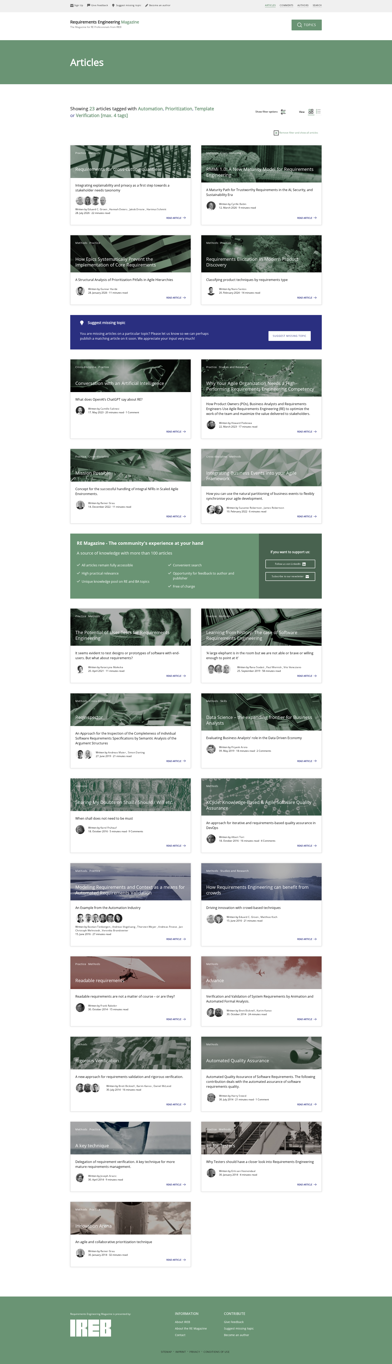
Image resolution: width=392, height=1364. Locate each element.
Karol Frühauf (108, 827)
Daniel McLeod (162, 1086)
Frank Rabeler (108, 1005)
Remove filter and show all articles (298, 132)
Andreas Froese (168, 926)
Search (317, 5)
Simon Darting (136, 752)
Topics (309, 25)
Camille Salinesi (109, 408)
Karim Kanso (264, 1010)
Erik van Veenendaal (243, 1171)
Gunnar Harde (109, 289)
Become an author (236, 1335)
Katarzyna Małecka (111, 667)
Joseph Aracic (108, 1176)
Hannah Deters (118, 209)
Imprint (180, 1352)
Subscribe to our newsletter (288, 576)
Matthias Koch (269, 917)
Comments (286, 5)
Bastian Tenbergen (99, 926)
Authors (303, 5)
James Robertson (274, 508)
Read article (174, 217)
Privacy (194, 1352)
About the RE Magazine (191, 1328)
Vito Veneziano (292, 667)
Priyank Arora (239, 747)
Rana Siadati (257, 667)
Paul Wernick (274, 667)
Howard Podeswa (241, 423)
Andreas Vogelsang (124, 926)
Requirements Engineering (104, 24)
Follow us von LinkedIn (288, 564)
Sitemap (166, 1352)
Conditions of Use (216, 1352)
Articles (270, 5)
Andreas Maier (117, 752)
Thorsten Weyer (147, 926)
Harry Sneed (238, 1096)
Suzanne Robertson (251, 508)
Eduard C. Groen (98, 209)
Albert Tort (237, 837)
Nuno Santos (238, 289)
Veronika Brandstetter (115, 930)
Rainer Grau (107, 503)
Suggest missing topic (289, 336)
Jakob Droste (137, 209)
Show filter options (266, 111)
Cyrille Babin (238, 204)
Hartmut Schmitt (156, 209)
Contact (180, 1335)
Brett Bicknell (247, 1010)
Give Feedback (234, 1322)
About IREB (182, 1322)
